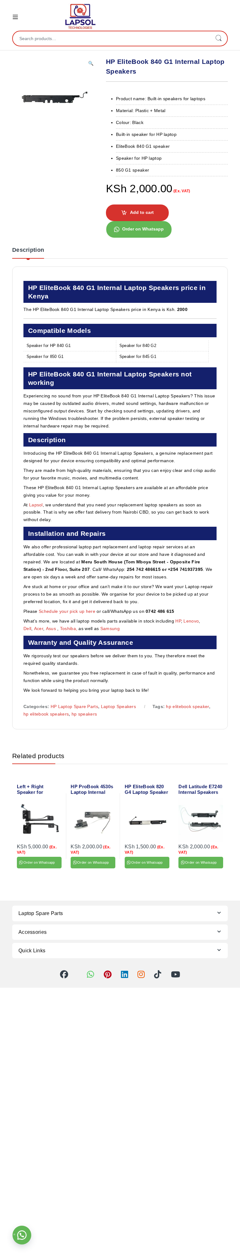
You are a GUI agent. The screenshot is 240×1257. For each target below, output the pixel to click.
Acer (38, 628)
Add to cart (142, 212)
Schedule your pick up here (67, 611)
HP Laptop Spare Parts (74, 706)
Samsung (110, 628)
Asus (52, 628)
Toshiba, (68, 628)
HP (178, 620)
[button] (90, 63)
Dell (27, 628)
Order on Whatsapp (143, 228)
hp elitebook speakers (46, 713)
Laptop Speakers (118, 706)
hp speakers (84, 713)
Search (218, 38)
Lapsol (36, 504)
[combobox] (111, 38)
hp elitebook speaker (187, 706)
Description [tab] (28, 250)
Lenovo (191, 620)
